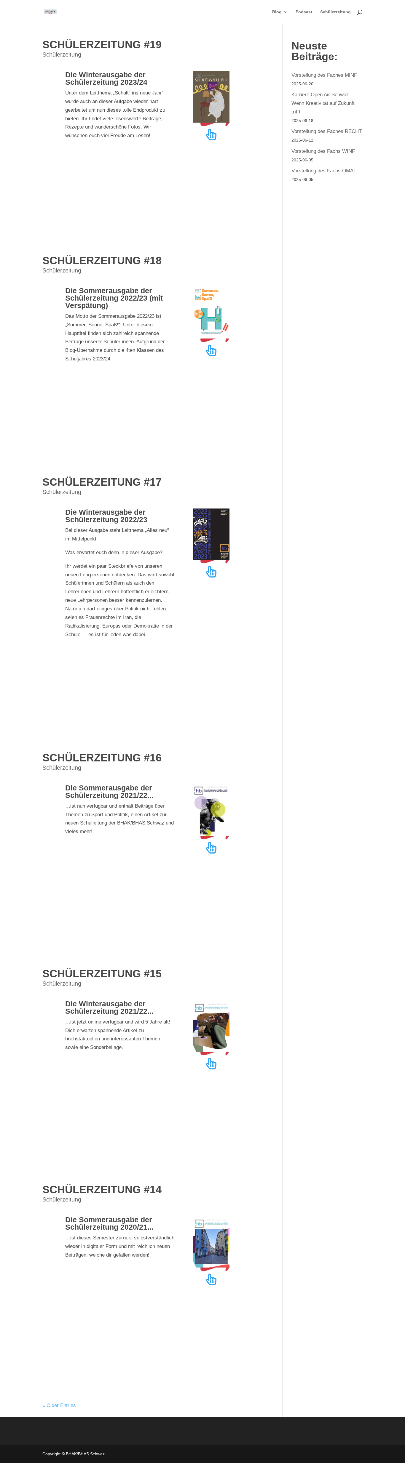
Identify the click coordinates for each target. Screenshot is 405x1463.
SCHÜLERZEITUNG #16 (102, 758)
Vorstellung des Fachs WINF (323, 151)
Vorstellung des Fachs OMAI (323, 171)
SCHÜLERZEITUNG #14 (102, 1189)
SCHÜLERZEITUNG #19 (102, 44)
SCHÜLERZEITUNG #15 (102, 974)
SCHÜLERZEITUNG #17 (102, 482)
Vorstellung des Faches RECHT (326, 131)
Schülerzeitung (335, 12)
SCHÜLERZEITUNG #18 (102, 260)
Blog (277, 12)
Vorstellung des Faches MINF (324, 75)
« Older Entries (59, 1405)
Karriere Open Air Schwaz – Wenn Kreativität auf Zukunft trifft (323, 103)
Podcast (304, 12)
